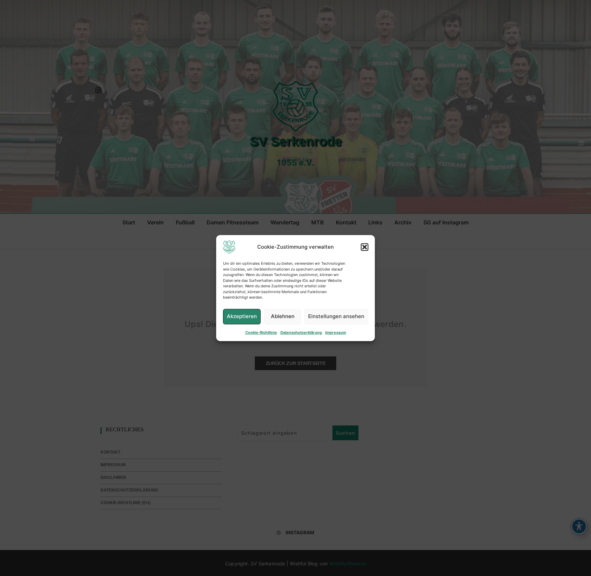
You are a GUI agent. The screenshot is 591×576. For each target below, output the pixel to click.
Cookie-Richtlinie (261, 332)
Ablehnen (282, 316)
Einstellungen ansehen (336, 316)
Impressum (335, 332)
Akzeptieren (242, 316)
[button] (364, 247)
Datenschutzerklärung (301, 332)
